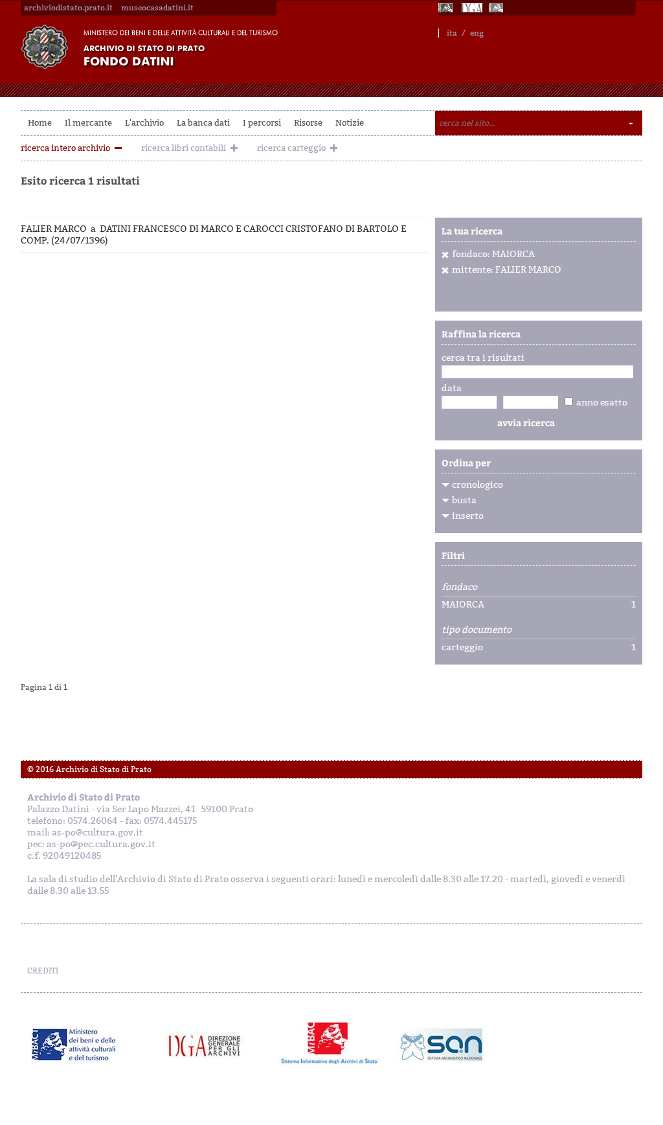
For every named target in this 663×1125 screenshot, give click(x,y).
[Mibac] (446, 7)
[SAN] (440, 1045)
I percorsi (262, 123)
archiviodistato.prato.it (68, 7)
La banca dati (203, 123)
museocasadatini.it (157, 7)
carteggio (462, 647)
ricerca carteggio (291, 148)
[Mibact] (74, 1045)
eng (477, 33)
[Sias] (497, 7)
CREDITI (42, 970)
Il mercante (88, 123)
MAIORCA (463, 605)
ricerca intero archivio (65, 148)
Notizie (349, 123)
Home (40, 123)
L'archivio (144, 123)
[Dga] (210, 1045)
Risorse (308, 123)
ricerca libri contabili (183, 148)
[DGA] (472, 7)
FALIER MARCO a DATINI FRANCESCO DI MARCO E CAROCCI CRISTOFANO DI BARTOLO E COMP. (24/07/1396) (214, 234)
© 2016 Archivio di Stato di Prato (89, 769)
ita (452, 33)
